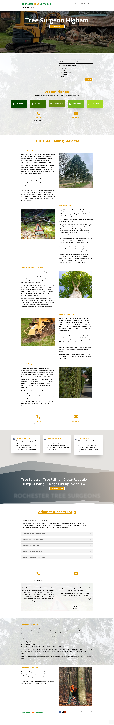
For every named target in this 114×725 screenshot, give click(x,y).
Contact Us (87, 4)
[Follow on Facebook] (60, 712)
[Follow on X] (63, 712)
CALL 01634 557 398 (57, 26)
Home (60, 4)
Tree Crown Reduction (66, 72)
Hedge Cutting (64, 76)
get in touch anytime (72, 656)
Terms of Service (81, 711)
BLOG (81, 4)
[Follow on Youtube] (65, 712)
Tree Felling (63, 70)
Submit (89, 79)
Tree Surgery (64, 68)
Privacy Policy (90, 711)
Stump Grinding (64, 74)
